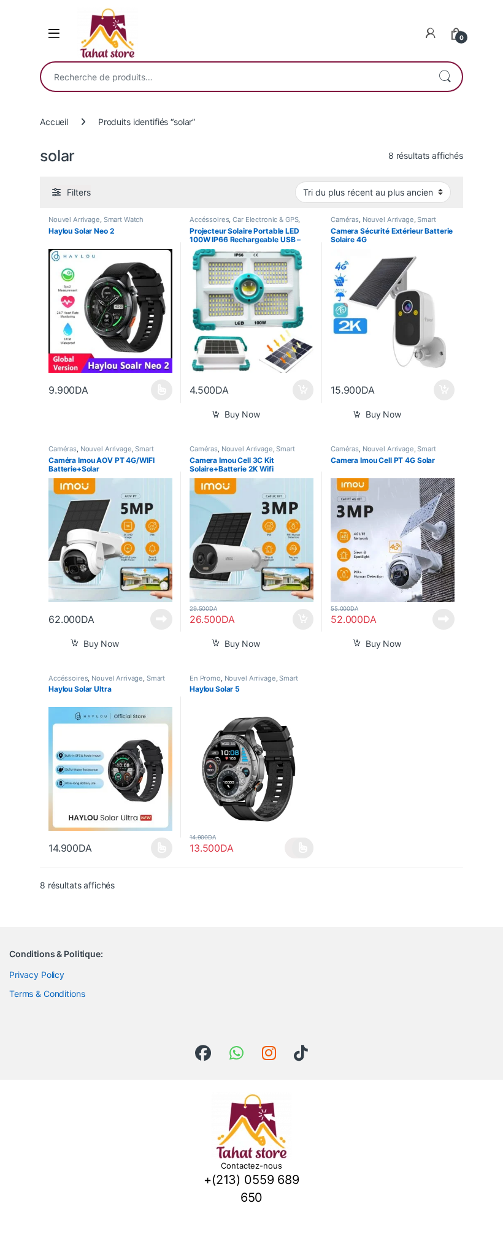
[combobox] (234, 77)
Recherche (445, 77)
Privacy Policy (36, 974)
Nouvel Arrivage (74, 219)
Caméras (345, 219)
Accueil (54, 121)
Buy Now (242, 414)
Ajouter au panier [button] (299, 390)
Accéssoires (209, 219)
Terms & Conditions (47, 993)
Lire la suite (161, 619)
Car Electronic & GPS (265, 219)
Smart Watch (124, 219)
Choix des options (158, 390)
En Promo (205, 678)
